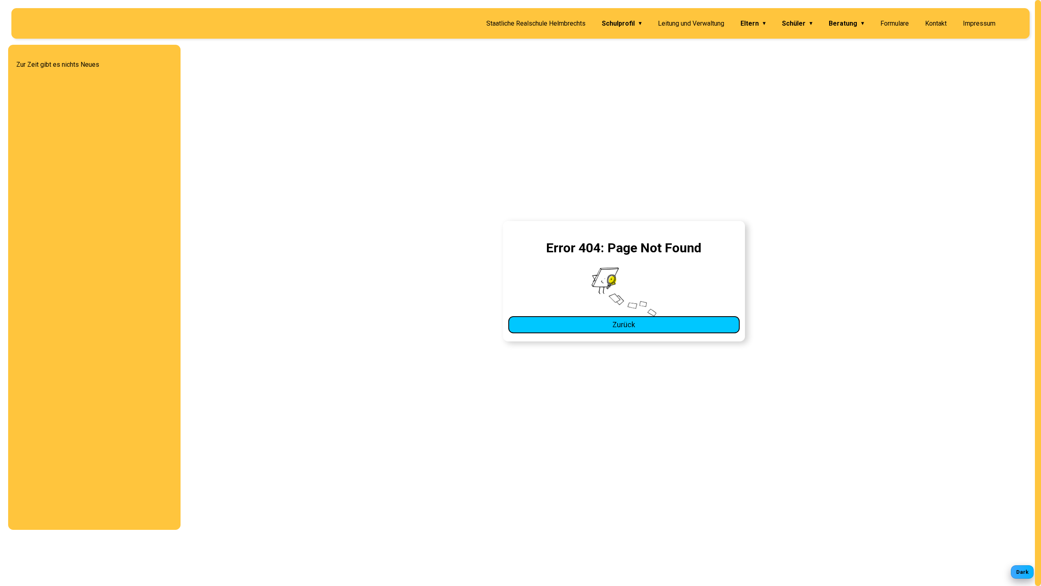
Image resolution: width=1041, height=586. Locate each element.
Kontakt (936, 23)
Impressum (979, 23)
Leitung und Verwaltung (691, 23)
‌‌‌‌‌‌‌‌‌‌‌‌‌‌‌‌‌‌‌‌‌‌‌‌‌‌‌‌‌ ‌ (1012, 23)
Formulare (894, 23)
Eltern (753, 23)
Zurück (623, 324)
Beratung (846, 23)
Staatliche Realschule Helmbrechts (536, 23)
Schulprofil (622, 23)
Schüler (797, 23)
